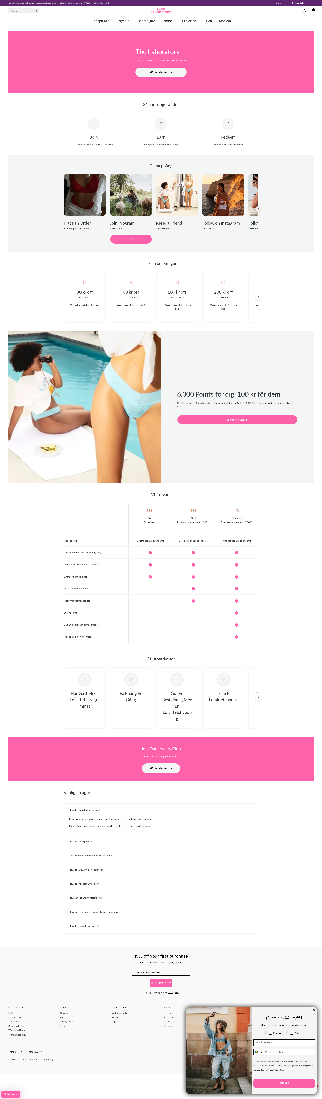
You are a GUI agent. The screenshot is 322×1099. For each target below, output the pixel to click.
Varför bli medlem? (121, 1013)
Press (62, 1017)
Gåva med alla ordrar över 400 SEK (63, 3)
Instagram (168, 1017)
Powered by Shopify (43, 1059)
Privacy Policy (67, 1021)
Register (116, 1017)
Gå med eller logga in (161, 768)
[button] (85, 698)
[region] (161, 209)
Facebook (168, 1013)
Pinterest (168, 1026)
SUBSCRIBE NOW (161, 983)
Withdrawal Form (16, 1030)
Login (114, 1021)
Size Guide (13, 1021)
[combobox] (259, 1052)
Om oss (64, 1013)
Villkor (63, 1026)
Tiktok (167, 1021)
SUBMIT (284, 1083)
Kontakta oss (14, 1017)
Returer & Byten (16, 1026)
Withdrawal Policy (17, 1034)
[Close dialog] (314, 1010)
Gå (131, 239)
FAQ (10, 1013)
